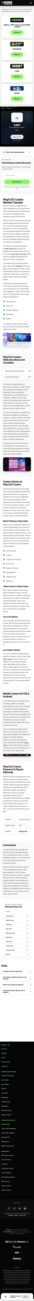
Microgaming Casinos (8, 1177)
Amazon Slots (9, 946)
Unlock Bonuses (17, 182)
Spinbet (3, 1088)
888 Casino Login (10, 933)
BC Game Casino (10, 950)
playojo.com (23, 831)
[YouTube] (20, 1208)
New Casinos (5, 1181)
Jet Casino (4, 1093)
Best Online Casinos (7, 1155)
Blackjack (19, 266)
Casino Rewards (6, 1173)
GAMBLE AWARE (13, 1215)
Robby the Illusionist (7, 1146)
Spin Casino (5, 1080)
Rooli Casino (5, 1084)
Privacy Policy (5, 1062)
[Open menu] (31, 3)
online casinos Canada (18, 254)
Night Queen (5, 1141)
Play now (17, 32)
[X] (14, 1208)
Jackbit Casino (6, 1102)
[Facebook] (9, 1208)
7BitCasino (9, 924)
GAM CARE (22, 1215)
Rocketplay (4, 1097)
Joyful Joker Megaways (8, 1128)
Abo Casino (9, 941)
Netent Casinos (6, 1186)
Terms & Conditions (17, 140)
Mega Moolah (5, 1137)
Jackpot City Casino (7, 1075)
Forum (3, 1057)
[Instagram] (25, 1208)
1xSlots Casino (10, 916)
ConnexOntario (7, 1232)
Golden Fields (5, 1124)
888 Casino (9, 928)
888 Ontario (9, 937)
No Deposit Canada (7, 1168)
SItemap (3, 1053)
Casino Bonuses (6, 1159)
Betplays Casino (6, 1115)
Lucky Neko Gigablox (8, 1133)
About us (4, 1049)
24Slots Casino (10, 920)
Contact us (4, 1066)
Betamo (8, 954)
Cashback (4, 1164)
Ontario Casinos (6, 1190)
